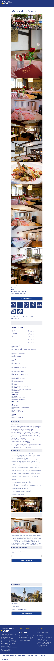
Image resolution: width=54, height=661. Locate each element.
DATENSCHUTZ (26, 655)
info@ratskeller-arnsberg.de (19, 291)
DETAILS (14, 323)
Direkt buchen (26, 298)
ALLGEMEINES (16, 421)
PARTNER (42, 655)
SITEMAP (37, 655)
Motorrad (15, 515)
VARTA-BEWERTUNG (11, 655)
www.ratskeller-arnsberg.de (19, 293)
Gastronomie (16, 450)
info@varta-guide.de (42, 646)
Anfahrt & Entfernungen (19, 547)
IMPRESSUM (5, 659)
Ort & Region (16, 584)
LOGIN (19, 655)
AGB (32, 655)
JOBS (3, 655)
